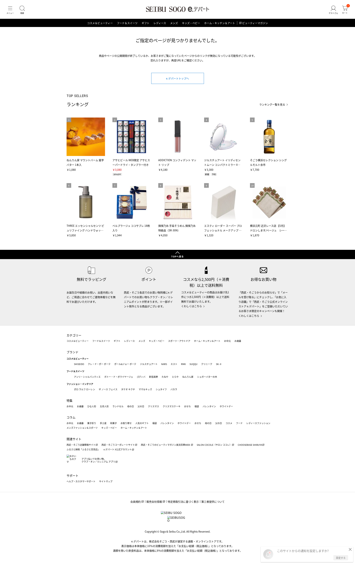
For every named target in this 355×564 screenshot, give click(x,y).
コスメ (229, 423)
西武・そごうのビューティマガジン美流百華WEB (165, 444)
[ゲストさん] (333, 10)
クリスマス (153, 406)
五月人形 (104, 406)
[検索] (22, 10)
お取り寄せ (126, 423)
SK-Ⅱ (219, 364)
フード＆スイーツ (127, 23)
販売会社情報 (154, 501)
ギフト (145, 23)
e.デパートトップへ (177, 78)
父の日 (141, 406)
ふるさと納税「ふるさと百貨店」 (83, 449)
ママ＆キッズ (145, 389)
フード (239, 423)
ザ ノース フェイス (108, 389)
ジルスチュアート (149, 364)
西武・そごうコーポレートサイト (118, 444)
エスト (174, 364)
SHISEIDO (79, 364)
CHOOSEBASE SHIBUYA (250, 444)
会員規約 (135, 501)
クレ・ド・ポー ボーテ (99, 364)
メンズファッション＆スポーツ (82, 427)
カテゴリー (74, 335)
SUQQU (193, 364)
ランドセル (118, 406)
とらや (175, 376)
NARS (164, 364)
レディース (159, 23)
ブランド (72, 352)
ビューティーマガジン (255, 23)
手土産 (103, 423)
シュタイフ (161, 389)
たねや (165, 376)
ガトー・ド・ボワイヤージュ (118, 376)
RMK (183, 364)
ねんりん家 (187, 376)
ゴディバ (141, 376)
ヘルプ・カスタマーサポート (81, 481)
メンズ (174, 23)
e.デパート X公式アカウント (118, 449)
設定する (341, 557)
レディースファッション (258, 423)
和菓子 (113, 423)
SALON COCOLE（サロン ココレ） (214, 444)
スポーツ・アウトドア (179, 340)
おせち (187, 406)
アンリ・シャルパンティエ (87, 376)
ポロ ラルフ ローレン (84, 389)
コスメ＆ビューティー (100, 23)
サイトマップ (105, 481)
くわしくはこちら (191, 306)
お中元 (227, 340)
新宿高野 (153, 376)
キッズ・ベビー (191, 23)
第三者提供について (213, 501)
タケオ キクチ (128, 389)
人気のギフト (142, 423)
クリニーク (206, 364)
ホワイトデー (226, 406)
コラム (71, 417)
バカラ (173, 389)
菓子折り (91, 423)
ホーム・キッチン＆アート (219, 23)
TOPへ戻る (177, 256)
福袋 (197, 406)
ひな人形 (91, 406)
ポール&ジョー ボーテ (125, 364)
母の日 (130, 406)
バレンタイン (209, 406)
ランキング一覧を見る (272, 104)
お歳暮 (237, 340)
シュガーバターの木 (207, 376)
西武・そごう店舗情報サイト (81, 444)
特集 (69, 400)
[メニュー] (10, 10)
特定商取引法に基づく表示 (183, 501)
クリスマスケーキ (171, 406)
